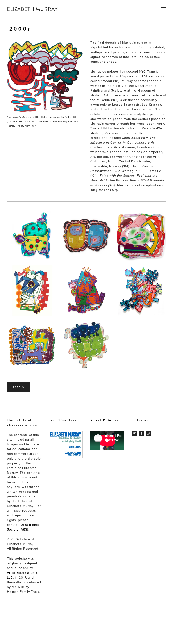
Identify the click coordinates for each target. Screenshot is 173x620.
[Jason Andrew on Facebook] (141, 433)
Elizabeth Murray (32, 9)
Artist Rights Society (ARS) (23, 527)
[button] (32, 236)
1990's (18, 387)
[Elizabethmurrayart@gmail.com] (134, 433)
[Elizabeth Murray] (148, 433)
